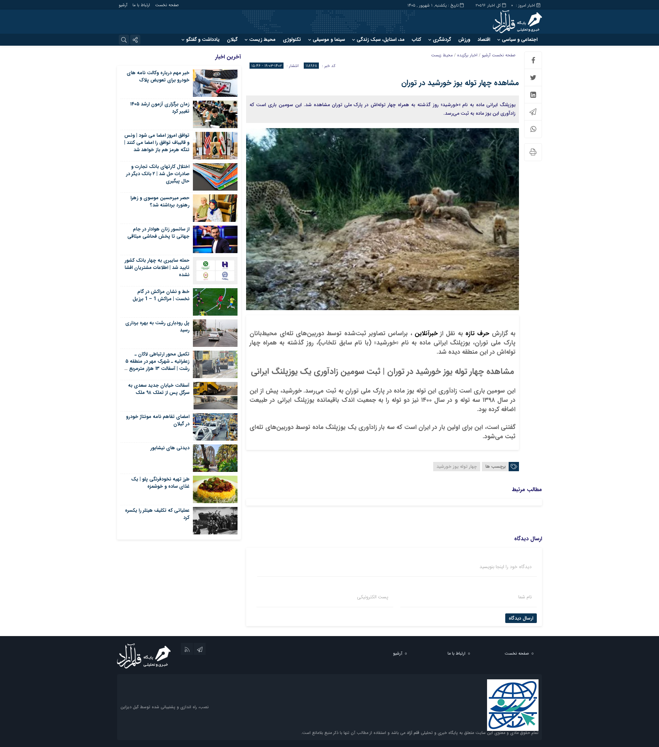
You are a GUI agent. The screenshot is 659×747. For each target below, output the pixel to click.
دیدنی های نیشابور (169, 448)
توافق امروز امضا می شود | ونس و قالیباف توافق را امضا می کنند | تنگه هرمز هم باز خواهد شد (156, 143)
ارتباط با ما (141, 5)
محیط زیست (262, 39)
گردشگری (442, 39)
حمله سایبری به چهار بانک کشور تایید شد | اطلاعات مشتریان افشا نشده (157, 268)
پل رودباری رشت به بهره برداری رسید (157, 326)
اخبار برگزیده (467, 55)
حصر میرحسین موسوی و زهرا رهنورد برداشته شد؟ (159, 201)
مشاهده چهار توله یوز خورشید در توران (460, 83)
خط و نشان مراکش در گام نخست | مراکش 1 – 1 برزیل (160, 295)
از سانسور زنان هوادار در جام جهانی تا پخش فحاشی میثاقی (158, 232)
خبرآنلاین (425, 333)
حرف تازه (476, 333)
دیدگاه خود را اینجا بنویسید (505, 566)
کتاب (416, 39)
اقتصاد (483, 39)
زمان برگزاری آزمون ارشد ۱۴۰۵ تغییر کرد (159, 107)
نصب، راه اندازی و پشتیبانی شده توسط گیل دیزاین (164, 707)
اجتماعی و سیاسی (519, 39)
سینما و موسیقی (329, 39)
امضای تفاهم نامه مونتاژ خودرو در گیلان (157, 420)
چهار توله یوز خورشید (457, 466)
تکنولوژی (292, 39)
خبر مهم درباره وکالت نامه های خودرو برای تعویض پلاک (158, 76)
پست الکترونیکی (372, 597)
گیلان (232, 39)
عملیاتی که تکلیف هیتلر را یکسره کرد (157, 514)
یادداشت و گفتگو (203, 39)
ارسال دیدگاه (521, 618)
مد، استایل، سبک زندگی (381, 39)
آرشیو (123, 5)
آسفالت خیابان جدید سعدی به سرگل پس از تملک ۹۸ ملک (158, 389)
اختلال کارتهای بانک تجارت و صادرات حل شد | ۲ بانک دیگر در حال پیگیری (157, 174)
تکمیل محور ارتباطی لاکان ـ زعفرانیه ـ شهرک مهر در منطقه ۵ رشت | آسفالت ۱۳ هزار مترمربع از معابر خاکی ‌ (157, 365)
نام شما (525, 597)
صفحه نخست (167, 5)
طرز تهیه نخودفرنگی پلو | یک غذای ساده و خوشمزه (160, 482)
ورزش (464, 39)
